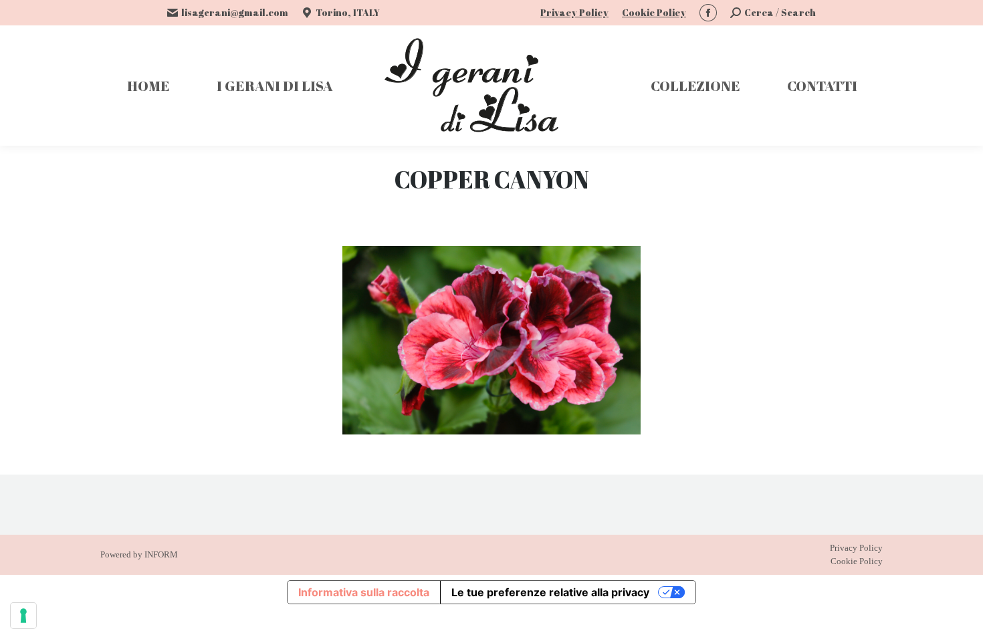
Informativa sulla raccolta (363, 592)
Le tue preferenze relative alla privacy (550, 592)
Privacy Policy (574, 12)
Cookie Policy (654, 12)
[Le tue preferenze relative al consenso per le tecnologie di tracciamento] (23, 615)
